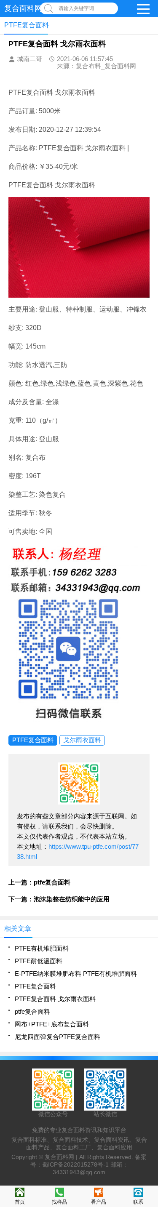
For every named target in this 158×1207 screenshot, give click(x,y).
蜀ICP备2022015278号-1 (75, 1164)
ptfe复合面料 (32, 1011)
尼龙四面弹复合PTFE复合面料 (57, 1036)
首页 (20, 1202)
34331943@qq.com (79, 1172)
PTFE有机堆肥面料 (42, 948)
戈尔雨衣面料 (82, 739)
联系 (138, 1202)
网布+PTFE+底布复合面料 (52, 1024)
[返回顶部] (149, 1077)
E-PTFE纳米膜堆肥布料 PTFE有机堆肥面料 (76, 973)
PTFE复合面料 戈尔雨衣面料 (55, 998)
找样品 (59, 1202)
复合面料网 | (62, 1157)
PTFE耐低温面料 (38, 961)
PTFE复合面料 (33, 739)
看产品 (98, 1202)
